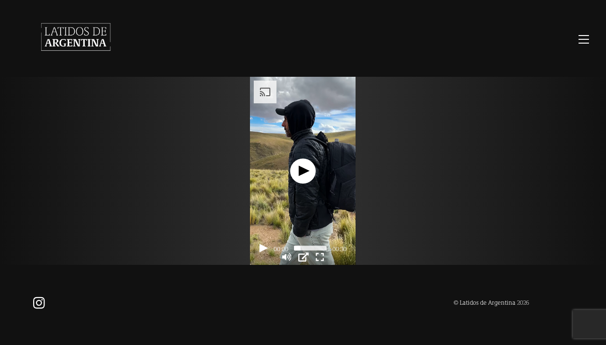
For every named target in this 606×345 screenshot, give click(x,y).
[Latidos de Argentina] (75, 59)
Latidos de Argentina (488, 302)
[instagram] (41, 301)
